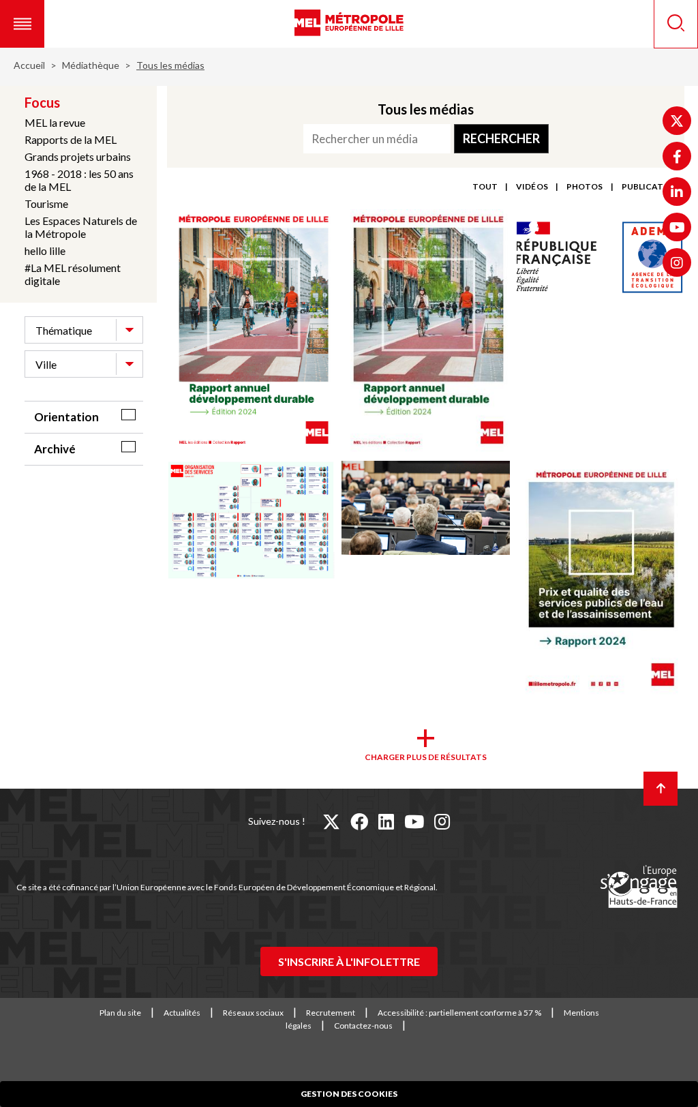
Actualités (182, 1012)
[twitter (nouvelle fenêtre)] (331, 821)
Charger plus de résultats (426, 757)
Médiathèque (90, 65)
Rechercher (501, 138)
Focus (42, 102)
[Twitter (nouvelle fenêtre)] (677, 120)
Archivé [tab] (55, 449)
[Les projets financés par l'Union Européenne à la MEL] (639, 887)
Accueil (29, 65)
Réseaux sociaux (253, 1012)
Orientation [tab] (66, 417)
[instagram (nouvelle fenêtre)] (442, 821)
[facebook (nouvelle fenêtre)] (359, 821)
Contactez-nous (363, 1025)
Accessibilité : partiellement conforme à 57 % (459, 1012)
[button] (22, 24)
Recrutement (330, 1012)
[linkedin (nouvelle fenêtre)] (386, 821)
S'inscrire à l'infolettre (349, 961)
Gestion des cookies (349, 1094)
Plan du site (120, 1012)
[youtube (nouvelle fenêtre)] (414, 821)
